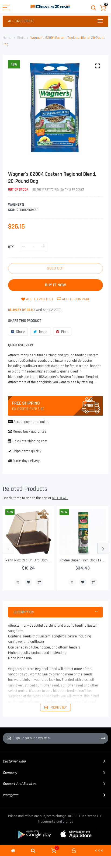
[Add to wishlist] (29, 582)
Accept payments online (31, 422)
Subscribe (103, 738)
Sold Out (18, 582)
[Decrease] (23, 247)
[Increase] (43, 247)
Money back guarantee (29, 431)
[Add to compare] (39, 582)
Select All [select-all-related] (60, 498)
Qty (11, 247)
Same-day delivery (26, 461)
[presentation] (8, 548)
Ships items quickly (26, 451)
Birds (21, 38)
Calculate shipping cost (29, 441)
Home (7, 38)
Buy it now (55, 285)
